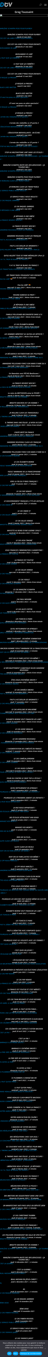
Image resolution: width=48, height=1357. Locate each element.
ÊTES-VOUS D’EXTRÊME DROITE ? (24, 680)
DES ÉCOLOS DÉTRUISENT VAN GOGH (24, 817)
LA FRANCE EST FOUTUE (24, 560)
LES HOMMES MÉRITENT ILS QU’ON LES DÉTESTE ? (24, 334)
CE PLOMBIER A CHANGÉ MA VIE (24, 1078)
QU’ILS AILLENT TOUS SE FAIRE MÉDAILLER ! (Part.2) (24, 255)
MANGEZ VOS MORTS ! (24, 827)
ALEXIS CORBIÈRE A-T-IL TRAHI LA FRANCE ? (24, 1107)
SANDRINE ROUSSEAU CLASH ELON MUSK (24, 876)
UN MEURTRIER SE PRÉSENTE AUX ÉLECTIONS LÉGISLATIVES (24, 970)
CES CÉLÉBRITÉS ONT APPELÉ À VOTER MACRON (24, 1029)
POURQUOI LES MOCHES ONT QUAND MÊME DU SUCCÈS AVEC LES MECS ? (24, 900)
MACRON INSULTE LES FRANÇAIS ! (24, 1225)
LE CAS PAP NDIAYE (24, 491)
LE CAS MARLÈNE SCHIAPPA (24, 589)
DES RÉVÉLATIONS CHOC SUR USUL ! (24, 1137)
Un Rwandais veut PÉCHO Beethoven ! (24, 373)
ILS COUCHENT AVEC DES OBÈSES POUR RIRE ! (24, 1146)
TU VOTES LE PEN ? (24, 1068)
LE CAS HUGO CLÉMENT (24, 768)
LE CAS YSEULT (24, 579)
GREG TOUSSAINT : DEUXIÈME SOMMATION (24, 638)
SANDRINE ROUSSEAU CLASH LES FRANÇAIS (24, 236)
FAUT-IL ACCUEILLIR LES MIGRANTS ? (24, 246)
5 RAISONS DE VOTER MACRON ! (24, 1127)
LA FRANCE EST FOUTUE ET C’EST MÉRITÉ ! (24, 989)
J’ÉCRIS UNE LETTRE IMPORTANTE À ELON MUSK (24, 1019)
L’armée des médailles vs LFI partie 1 (24, 142)
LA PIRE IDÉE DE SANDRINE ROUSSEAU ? (24, 1058)
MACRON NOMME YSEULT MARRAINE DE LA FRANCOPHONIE (24, 648)
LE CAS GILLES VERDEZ (24, 521)
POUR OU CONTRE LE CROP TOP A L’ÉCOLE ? (24, 778)
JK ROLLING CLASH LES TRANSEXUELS (24, 413)
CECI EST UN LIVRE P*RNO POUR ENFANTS (24, 44)
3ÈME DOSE (24, 1309)
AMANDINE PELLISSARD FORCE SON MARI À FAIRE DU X (24, 363)
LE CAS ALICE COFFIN (24, 609)
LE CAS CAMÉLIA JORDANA (24, 758)
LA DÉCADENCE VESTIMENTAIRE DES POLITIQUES (24, 354)
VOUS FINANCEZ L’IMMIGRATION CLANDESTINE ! (24, 550)
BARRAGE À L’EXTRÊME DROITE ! (24, 1048)
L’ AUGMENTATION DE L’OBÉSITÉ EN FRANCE (24, 749)
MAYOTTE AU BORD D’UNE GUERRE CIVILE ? (24, 530)
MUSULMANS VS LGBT (24, 54)
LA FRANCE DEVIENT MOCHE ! (24, 226)
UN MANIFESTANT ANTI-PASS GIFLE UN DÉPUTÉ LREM (24, 1205)
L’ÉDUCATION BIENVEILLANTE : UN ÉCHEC (24, 132)
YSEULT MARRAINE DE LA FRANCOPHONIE (24, 471)
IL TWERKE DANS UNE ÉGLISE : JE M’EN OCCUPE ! (24, 422)
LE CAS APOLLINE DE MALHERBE (24, 709)
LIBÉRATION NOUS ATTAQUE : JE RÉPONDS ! (24, 1166)
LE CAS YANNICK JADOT (24, 1338)
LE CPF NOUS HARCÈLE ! (24, 866)
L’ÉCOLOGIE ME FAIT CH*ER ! (24, 960)
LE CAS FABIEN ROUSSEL (24, 1318)
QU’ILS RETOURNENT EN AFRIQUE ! (24, 629)
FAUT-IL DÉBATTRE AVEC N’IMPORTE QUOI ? (24, 930)
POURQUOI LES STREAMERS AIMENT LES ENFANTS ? (24, 798)
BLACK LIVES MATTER (24, 93)
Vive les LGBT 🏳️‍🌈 (24, 285)
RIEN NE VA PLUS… (24, 837)
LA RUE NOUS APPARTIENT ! (24, 807)
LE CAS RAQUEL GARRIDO (24, 206)
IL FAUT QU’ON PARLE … (24, 1087)
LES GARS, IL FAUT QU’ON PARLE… (24, 1009)
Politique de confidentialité (31, 1353)
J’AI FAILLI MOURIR (24, 599)
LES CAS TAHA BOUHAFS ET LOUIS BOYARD (24, 999)
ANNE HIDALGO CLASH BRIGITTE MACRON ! (24, 1097)
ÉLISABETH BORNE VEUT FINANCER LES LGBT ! (24, 719)
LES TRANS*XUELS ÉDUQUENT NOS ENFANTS (24, 275)
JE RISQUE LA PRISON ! (24, 83)
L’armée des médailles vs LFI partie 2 (24, 123)
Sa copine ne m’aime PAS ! (24, 344)
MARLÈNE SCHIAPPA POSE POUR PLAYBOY (24, 34)
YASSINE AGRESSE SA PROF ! (24, 295)
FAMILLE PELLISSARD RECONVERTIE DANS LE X (24, 314)
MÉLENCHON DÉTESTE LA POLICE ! (24, 1186)
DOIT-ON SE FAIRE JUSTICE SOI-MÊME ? (24, 658)
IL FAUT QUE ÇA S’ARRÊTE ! (24, 64)
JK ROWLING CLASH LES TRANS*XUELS (24, 187)
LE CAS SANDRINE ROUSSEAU (24, 739)
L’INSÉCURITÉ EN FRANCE (24, 432)
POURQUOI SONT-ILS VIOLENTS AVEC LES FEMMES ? (24, 940)
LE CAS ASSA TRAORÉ (24, 540)
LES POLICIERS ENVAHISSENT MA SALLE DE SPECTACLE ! (24, 1235)
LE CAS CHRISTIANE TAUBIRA (24, 1215)
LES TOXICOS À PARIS (24, 619)
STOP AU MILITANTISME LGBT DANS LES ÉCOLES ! (24, 152)
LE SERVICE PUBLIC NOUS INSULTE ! (24, 196)
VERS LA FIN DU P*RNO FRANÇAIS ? (24, 481)
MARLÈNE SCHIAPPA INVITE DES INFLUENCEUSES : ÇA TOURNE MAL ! (24, 166)
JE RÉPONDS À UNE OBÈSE (24, 216)
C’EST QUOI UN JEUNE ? (24, 950)
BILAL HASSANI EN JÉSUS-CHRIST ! (24, 1279)
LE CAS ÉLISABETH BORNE (24, 324)
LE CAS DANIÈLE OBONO (24, 690)
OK (9, 1353)
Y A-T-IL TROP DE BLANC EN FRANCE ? (24, 265)
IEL (24, 1289)
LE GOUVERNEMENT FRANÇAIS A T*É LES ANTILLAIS (24, 501)
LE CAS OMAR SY (24, 511)
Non (15, 1353)
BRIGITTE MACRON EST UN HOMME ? (24, 403)
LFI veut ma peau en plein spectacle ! (24, 103)
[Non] (45, 1348)
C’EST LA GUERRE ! (24, 1269)
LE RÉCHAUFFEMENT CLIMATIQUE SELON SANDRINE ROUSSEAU (24, 669)
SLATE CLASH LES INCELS (24, 847)
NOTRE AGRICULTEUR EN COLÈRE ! (24, 1117)
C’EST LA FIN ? (24, 1038)
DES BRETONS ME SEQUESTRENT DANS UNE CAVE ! (24, 1196)
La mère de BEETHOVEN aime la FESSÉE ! (24, 393)
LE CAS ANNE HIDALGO (24, 729)
